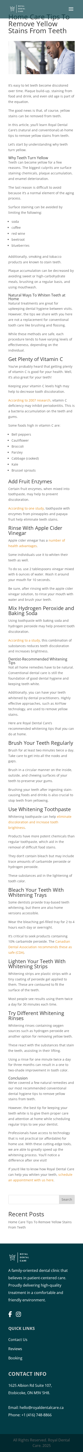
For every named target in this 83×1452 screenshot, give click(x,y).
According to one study (26, 508)
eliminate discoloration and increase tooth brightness (39, 822)
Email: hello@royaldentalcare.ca (36, 1407)
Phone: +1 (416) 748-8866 (30, 1414)
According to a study (24, 640)
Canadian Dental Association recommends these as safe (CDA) (40, 947)
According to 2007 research (29, 400)
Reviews (15, 1348)
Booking (15, 1358)
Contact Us (17, 1339)
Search (67, 1199)
